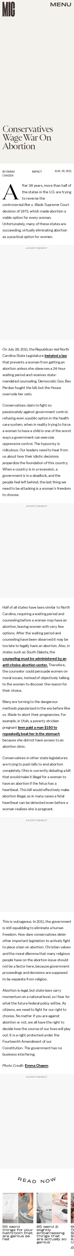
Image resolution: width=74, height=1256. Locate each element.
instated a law (56, 356)
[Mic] (8, 9)
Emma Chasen (36, 1065)
